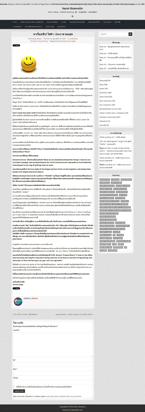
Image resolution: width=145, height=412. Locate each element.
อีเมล (15, 369)
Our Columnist (52, 22)
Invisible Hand (123, 186)
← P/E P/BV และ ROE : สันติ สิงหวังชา (24, 314)
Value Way (120, 223)
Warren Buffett (107, 226)
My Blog (123, 195)
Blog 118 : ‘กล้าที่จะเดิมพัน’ (109, 53)
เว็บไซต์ (15, 378)
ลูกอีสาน (120, 244)
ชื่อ (14, 360)
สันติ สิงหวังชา (118, 247)
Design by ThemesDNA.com (73, 410)
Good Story (50, 27)
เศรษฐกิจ (103, 250)
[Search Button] (72, 16)
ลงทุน (114, 244)
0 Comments (73, 39)
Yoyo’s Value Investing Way (112, 229)
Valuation (107, 22)
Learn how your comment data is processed (63, 396)
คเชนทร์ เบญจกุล (105, 232)
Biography (61, 27)
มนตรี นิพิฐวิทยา (105, 244)
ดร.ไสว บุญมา (117, 238)
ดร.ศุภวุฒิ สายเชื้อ (105, 238)
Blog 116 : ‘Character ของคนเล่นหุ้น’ (112, 64)
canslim (115, 179)
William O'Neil (122, 226)
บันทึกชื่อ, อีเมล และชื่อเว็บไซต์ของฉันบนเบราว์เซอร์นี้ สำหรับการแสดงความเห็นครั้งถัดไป (44, 387)
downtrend (126, 179)
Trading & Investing (77, 22)
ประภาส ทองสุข (71, 41)
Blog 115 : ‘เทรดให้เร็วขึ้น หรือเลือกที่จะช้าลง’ (114, 68)
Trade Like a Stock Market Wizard (115, 210)
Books (63, 22)
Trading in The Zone (109, 213)
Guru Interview (94, 22)
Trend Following (107, 216)
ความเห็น (16, 330)
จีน (114, 235)
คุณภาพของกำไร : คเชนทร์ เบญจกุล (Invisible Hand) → (75, 314)
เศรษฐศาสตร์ (112, 250)
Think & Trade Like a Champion (31, 22)
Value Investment (108, 220)
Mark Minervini (107, 192)
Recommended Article (33, 27)
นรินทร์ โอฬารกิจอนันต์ (107, 241)
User (101, 141)
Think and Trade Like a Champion (115, 207)
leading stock (120, 189)
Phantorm (120, 198)
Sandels (124, 201)
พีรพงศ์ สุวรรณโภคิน (123, 241)
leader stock (106, 189)
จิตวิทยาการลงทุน (105, 235)
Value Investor (107, 223)
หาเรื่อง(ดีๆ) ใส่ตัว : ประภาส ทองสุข (53, 34)
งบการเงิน (117, 22)
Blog (15, 22)
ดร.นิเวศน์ (120, 235)
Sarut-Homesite (72, 8)
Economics (17, 27)
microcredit (121, 192)
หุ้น (125, 247)
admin (39, 39)
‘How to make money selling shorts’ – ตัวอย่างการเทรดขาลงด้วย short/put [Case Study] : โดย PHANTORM (116, 151)
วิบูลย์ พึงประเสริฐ (106, 247)
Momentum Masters (108, 195)
